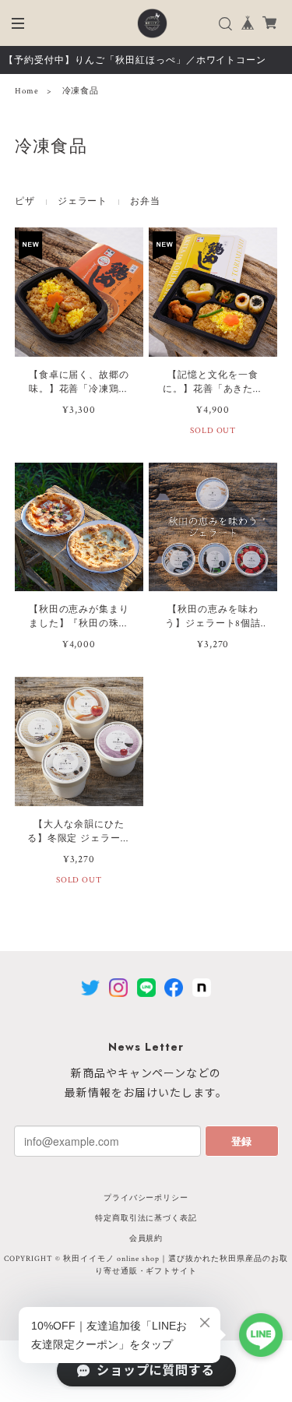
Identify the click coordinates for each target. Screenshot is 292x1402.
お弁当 (145, 201)
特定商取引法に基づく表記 (146, 1219)
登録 (241, 1140)
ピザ (25, 201)
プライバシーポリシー (146, 1198)
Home (27, 91)
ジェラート (83, 201)
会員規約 (146, 1239)
